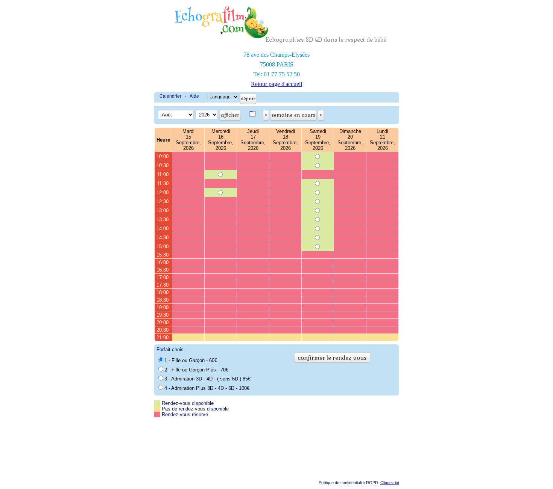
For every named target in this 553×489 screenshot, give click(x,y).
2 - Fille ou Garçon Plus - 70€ (196, 370)
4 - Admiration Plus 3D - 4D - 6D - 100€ (206, 388)
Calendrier (170, 96)
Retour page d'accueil (276, 84)
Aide (194, 96)
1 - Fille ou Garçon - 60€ (190, 360)
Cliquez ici (389, 482)
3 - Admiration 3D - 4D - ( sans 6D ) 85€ (207, 379)
